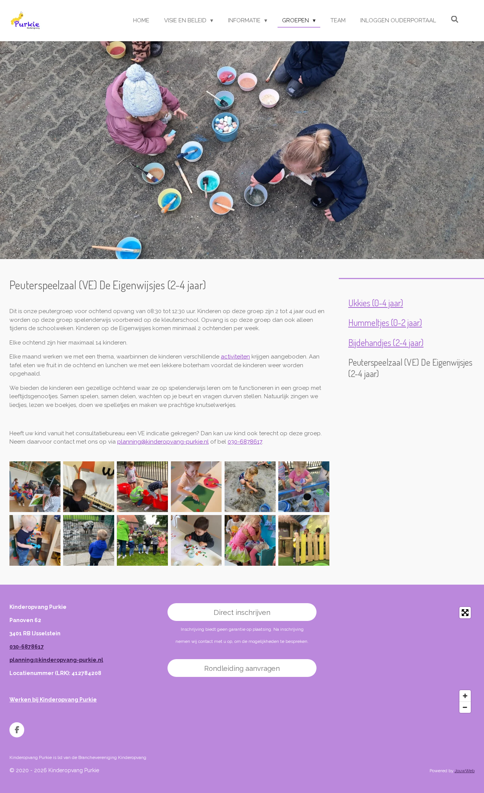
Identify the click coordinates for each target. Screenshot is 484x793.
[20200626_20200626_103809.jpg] (303, 487)
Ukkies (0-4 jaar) (375, 303)
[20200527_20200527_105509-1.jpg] (35, 540)
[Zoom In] (465, 695)
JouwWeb (465, 770)
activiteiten (235, 356)
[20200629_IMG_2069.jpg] (88, 487)
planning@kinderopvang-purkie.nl (163, 441)
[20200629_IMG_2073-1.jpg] (142, 487)
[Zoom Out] (465, 707)
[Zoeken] (454, 19)
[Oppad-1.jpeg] (142, 540)
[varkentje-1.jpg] (88, 540)
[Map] (400, 660)
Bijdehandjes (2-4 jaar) (386, 342)
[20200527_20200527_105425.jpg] (196, 487)
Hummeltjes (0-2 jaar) (385, 322)
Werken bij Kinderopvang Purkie (53, 700)
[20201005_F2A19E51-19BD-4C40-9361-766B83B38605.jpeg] (196, 540)
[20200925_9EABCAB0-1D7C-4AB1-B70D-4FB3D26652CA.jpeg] (250, 540)
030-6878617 (245, 441)
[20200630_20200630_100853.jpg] (35, 487)
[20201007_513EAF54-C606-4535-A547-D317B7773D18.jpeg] (303, 540)
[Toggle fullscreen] (465, 612)
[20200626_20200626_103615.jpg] (250, 487)
